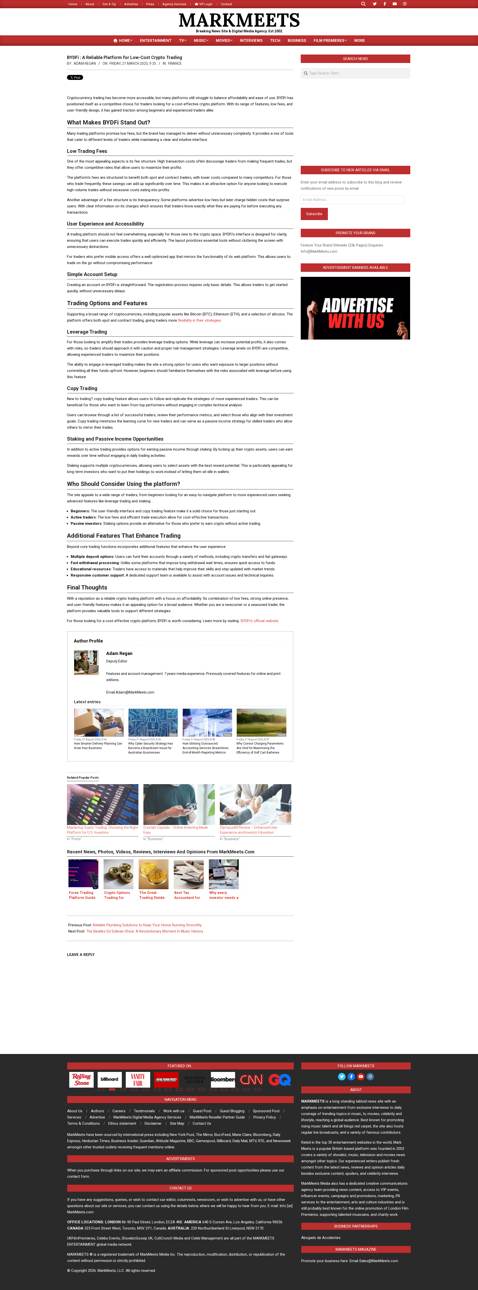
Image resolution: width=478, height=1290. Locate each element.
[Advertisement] (355, 122)
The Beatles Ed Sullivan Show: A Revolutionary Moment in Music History (144, 931)
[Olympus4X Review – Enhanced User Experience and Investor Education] (255, 804)
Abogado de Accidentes (321, 1237)
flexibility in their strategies (199, 320)
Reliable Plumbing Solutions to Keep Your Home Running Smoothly (147, 925)
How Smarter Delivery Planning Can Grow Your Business (98, 746)
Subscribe (314, 214)
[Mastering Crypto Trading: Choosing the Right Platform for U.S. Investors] (102, 804)
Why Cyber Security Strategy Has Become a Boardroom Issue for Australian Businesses (150, 748)
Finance (175, 63)
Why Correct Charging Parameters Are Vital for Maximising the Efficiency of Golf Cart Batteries (260, 748)
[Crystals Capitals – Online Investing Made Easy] (179, 804)
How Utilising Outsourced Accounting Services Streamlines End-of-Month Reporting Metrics (205, 748)
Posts (119, 735)
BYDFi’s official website (259, 621)
